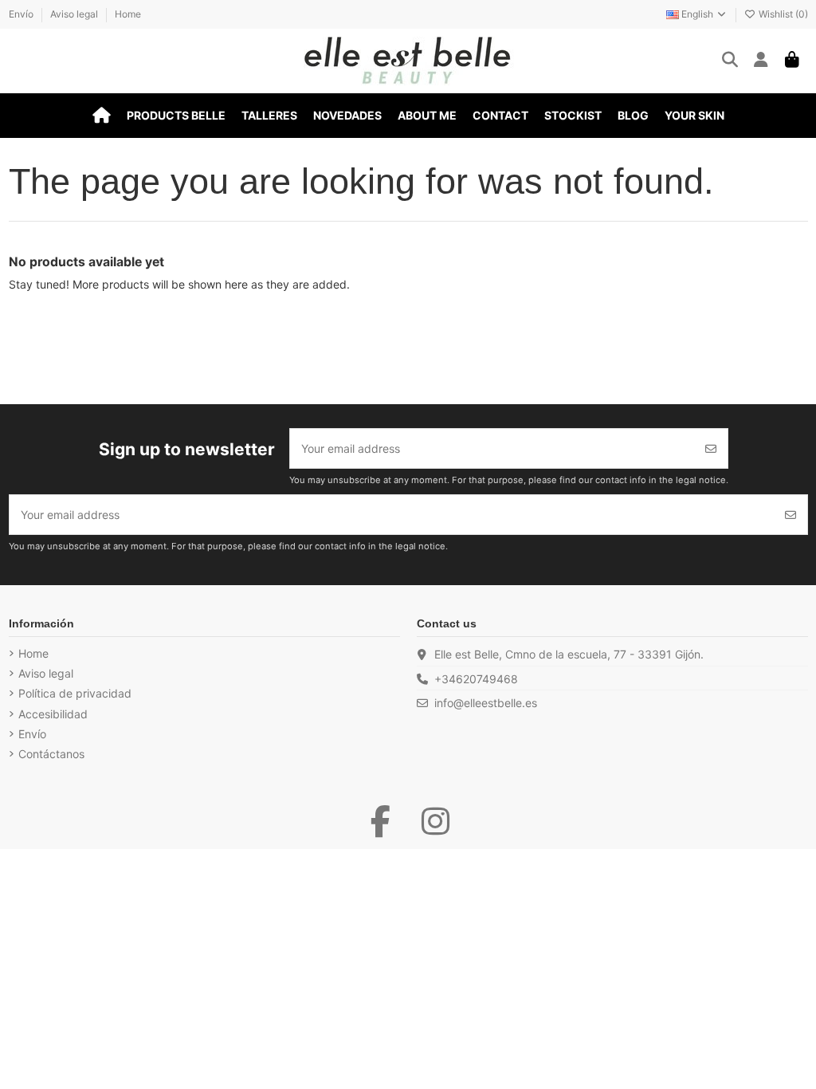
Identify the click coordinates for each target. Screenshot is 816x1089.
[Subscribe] (711, 448)
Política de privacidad (74, 693)
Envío (22, 14)
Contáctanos (51, 754)
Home (128, 14)
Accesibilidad (53, 714)
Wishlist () (782, 14)
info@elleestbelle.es (485, 703)
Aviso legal (75, 14)
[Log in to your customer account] (761, 60)
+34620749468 (476, 679)
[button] (176, 115)
